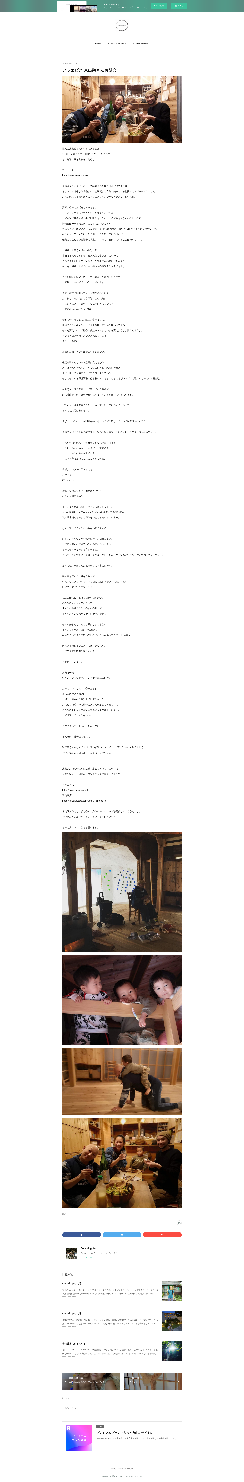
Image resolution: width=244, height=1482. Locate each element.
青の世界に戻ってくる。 (75, 1343)
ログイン (179, 5)
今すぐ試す (159, 5)
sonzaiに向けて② (71, 1283)
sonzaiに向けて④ (71, 1313)
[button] (98, 43)
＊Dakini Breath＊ (140, 43)
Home (98, 43)
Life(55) (65, 1214)
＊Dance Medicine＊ (116, 43)
